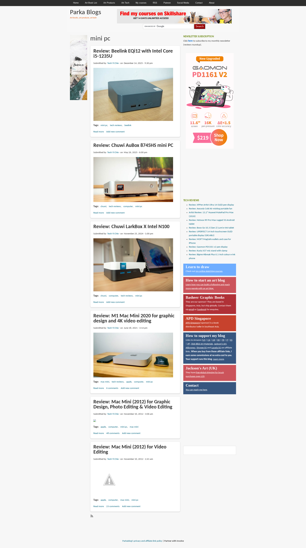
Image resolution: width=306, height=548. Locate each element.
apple (128, 382)
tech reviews (116, 125)
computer (128, 206)
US (204, 340)
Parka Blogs (85, 12)
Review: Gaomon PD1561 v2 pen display (208, 247)
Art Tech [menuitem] (125, 3)
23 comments (113, 506)
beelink (127, 125)
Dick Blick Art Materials (202, 344)
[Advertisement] (207, 171)
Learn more (218, 359)
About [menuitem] (211, 3)
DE (218, 340)
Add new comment (115, 132)
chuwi (103, 206)
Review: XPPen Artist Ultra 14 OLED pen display (211, 205)
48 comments (113, 433)
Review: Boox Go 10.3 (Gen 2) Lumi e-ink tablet (211, 228)
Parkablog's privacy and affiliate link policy (142, 541)
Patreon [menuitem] (167, 3)
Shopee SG (202, 348)
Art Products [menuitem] (109, 3)
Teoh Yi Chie (113, 63)
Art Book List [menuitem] (91, 3)
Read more (98, 132)
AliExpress (190, 348)
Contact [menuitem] (199, 3)
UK (213, 340)
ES (231, 340)
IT (227, 340)
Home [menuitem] (76, 3)
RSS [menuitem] (155, 3)
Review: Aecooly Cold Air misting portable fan (210, 209)
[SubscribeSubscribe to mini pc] (91, 516)
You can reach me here (196, 390)
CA (209, 340)
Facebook (201, 309)
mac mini (105, 382)
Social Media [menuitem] (183, 3)
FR (223, 340)
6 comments (112, 388)
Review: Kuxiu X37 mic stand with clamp (208, 251)
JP (188, 344)
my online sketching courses (209, 271)
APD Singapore (193, 323)
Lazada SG (216, 348)
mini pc (104, 125)
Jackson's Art (220, 344)
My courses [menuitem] (141, 3)
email (191, 309)
